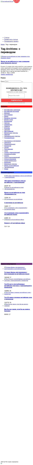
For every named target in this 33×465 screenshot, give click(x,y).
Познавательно (9, 138)
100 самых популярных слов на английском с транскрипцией (15, 181)
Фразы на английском (11, 165)
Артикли (7, 113)
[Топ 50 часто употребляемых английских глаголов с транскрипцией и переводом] (18, 280)
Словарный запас (10, 154)
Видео (6, 116)
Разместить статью (11, 39)
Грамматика (8, 124)
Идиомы (7, 128)
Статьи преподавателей (12, 157)
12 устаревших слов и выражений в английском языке (16, 213)
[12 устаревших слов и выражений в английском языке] (18, 209)
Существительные (10, 161)
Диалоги (7, 126)
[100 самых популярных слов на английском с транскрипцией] (18, 177)
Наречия (7, 134)
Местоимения (8, 131)
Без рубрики (8, 115)
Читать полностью (7, 74)
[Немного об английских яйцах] (14, 219)
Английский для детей (11, 111)
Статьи (6, 37)
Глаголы (7, 123)
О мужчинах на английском (13, 203)
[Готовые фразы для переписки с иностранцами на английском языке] (18, 269)
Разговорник (8, 149)
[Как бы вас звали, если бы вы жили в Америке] (18, 305)
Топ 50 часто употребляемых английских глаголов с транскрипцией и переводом (18, 285)
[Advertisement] (16, 18)
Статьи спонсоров (10, 159)
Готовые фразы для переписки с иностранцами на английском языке (16, 273)
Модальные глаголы (11, 133)
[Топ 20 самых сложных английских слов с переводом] (18, 294)
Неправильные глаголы (12, 136)
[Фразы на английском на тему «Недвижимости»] (18, 189)
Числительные (9, 167)
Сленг (6, 151)
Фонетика (7, 162)
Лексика (7, 129)
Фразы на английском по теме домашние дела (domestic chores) (15, 62)
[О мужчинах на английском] (13, 199)
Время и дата (8, 120)
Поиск (3, 81)
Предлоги (7, 142)
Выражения (8, 121)
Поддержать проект (11, 41)
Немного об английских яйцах (14, 223)
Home (2, 44)
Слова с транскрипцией (12, 152)
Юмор (6, 169)
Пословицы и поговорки (12, 141)
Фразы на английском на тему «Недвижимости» (14, 193)
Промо (6, 147)
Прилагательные (9, 144)
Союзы (6, 156)
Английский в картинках (12, 110)
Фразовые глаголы (10, 164)
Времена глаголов (10, 118)
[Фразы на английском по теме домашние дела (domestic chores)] (16, 58)
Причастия (7, 146)
